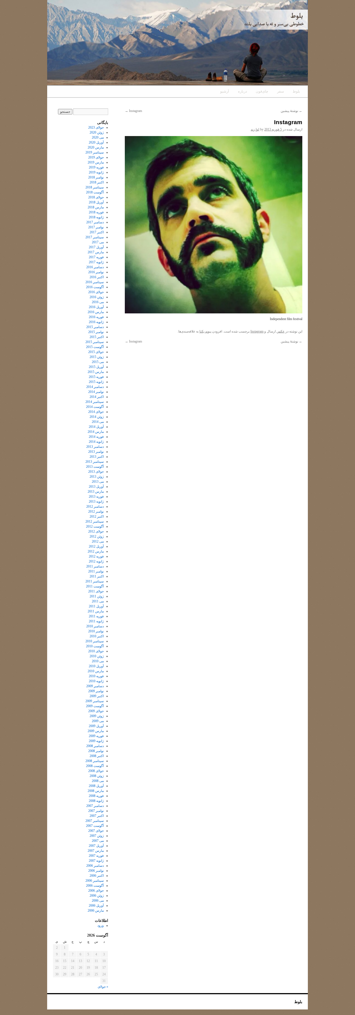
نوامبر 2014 (96, 392)
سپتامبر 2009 (94, 701)
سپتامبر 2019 (94, 152)
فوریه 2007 (96, 856)
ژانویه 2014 (96, 442)
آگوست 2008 (95, 766)
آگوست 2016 (95, 287)
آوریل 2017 (96, 247)
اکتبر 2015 (97, 337)
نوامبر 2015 (96, 332)
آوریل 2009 (96, 726)
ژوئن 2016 (97, 297)
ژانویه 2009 (96, 741)
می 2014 (98, 422)
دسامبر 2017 (95, 222)
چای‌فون (262, 91)
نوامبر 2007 (96, 811)
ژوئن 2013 (97, 477)
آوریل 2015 (96, 367)
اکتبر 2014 (97, 397)
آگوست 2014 (95, 407)
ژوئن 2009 (97, 716)
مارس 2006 (96, 910)
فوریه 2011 (96, 616)
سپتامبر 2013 (94, 462)
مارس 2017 (96, 252)
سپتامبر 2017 (94, 237)
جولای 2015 (96, 352)
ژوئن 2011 (97, 596)
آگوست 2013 (95, 467)
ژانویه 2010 (96, 681)
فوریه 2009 (96, 736)
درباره (242, 91)
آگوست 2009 (95, 706)
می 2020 (98, 137)
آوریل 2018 (96, 202)
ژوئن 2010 (97, 656)
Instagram (133, 111)
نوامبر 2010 (96, 631)
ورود (100, 925)
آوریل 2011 (96, 606)
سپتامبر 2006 (94, 881)
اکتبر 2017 (97, 232)
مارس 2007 (96, 851)
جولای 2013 (96, 472)
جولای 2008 (96, 771)
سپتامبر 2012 (94, 521)
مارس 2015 (96, 372)
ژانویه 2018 (96, 217)
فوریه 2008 (96, 796)
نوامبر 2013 (96, 452)
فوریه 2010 (96, 676)
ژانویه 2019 (96, 172)
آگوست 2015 (95, 347)
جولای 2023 (96, 127)
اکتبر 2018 (97, 182)
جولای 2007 (96, 831)
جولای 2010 (96, 651)
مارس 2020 (96, 147)
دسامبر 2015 (95, 327)
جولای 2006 (96, 891)
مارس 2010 (96, 671)
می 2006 (98, 900)
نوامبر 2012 (96, 511)
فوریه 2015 (96, 377)
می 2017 (98, 242)
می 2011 (98, 601)
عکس (281, 331)
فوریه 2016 (96, 317)
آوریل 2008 (96, 786)
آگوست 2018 (95, 192)
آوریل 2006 (96, 905)
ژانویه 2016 (96, 322)
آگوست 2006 (95, 886)
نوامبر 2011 (96, 571)
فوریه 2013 (96, 496)
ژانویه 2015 (96, 382)
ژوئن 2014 (97, 417)
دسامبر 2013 (95, 447)
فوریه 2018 (96, 212)
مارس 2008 (96, 791)
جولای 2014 (96, 412)
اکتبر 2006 (97, 876)
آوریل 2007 (96, 846)
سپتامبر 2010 (94, 641)
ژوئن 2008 (97, 776)
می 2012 (98, 541)
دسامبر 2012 (95, 506)
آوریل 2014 (96, 427)
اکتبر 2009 (97, 696)
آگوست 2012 (95, 526)
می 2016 (98, 302)
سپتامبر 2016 (94, 282)
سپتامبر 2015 (94, 342)
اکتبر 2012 (97, 516)
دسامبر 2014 (95, 387)
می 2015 (98, 362)
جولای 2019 (96, 157)
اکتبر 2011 (97, 576)
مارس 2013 (96, 492)
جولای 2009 (96, 711)
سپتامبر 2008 (94, 761)
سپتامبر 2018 (94, 187)
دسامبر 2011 (95, 566)
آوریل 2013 (96, 487)
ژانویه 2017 (96, 262)
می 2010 (98, 661)
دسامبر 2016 (95, 267)
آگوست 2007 (95, 826)
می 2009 (98, 721)
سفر (280, 91)
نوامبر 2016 (96, 272)
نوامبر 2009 (96, 691)
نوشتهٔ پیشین (291, 111)
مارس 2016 (96, 312)
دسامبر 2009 (95, 686)
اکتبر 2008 (97, 756)
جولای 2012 (96, 531)
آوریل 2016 (96, 307)
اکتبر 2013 (97, 457)
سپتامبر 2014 (94, 402)
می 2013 (98, 482)
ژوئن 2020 (97, 132)
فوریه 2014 (96, 437)
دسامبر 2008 (95, 746)
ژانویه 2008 (96, 801)
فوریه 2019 (96, 167)
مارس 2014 (96, 432)
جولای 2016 (96, 292)
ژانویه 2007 (96, 861)
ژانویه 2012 (96, 561)
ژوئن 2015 (97, 357)
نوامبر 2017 (96, 227)
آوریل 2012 (96, 546)
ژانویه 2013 (96, 501)
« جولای (103, 987)
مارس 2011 (96, 611)
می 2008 (98, 781)
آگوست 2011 (95, 586)
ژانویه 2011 (96, 621)
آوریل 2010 (96, 666)
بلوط (296, 91)
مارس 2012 (96, 551)
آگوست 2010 (95, 646)
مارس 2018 (96, 207)
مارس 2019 (96, 162)
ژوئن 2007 (97, 836)
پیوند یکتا (205, 331)
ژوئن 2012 (97, 536)
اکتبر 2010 (97, 636)
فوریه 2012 (96, 556)
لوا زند (255, 129)
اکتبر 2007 (97, 816)
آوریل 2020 (96, 142)
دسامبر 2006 (95, 866)
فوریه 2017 (96, 257)
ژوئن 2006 (97, 896)
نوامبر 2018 (96, 177)
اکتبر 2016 (97, 277)
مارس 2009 (96, 731)
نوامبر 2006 (96, 871)
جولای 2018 (96, 197)
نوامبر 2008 (96, 751)
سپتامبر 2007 (94, 821)
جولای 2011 (96, 591)
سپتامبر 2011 (94, 581)
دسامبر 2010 (95, 626)
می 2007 (98, 841)
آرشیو (224, 91)
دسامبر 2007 (95, 806)
